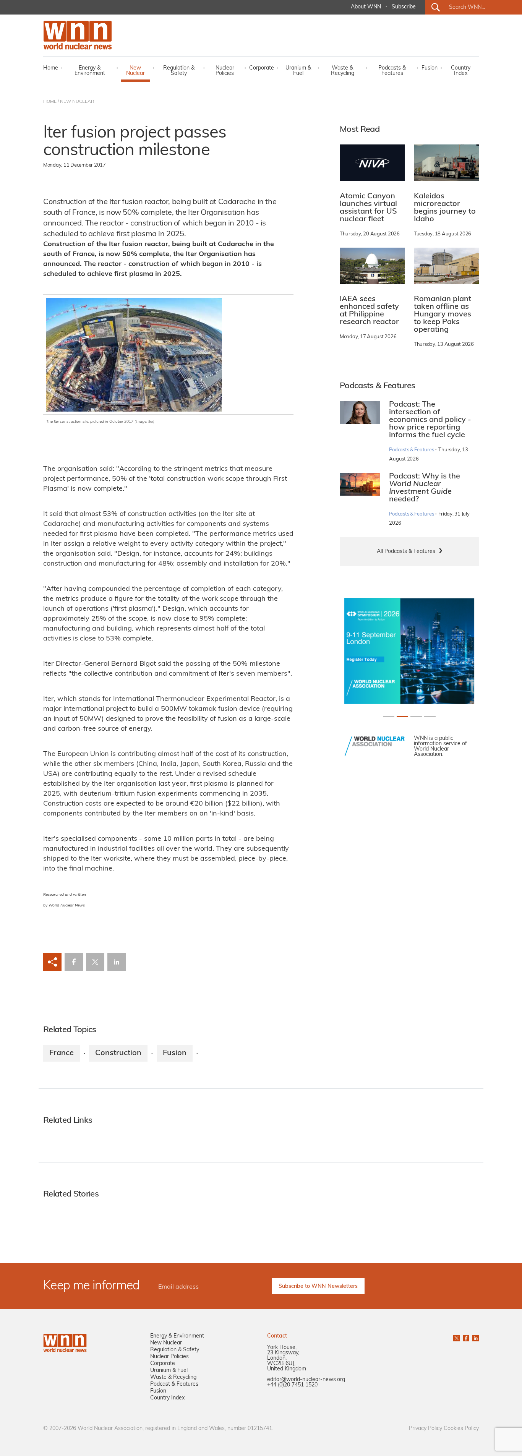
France (61, 1053)
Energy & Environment (90, 70)
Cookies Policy (461, 1429)
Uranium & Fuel (298, 70)
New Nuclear (135, 70)
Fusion (429, 68)
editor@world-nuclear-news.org (306, 1380)
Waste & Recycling (342, 70)
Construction (118, 1053)
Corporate (261, 68)
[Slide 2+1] (416, 716)
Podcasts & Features (392, 70)
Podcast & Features (174, 1384)
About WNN (366, 7)
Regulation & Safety (179, 70)
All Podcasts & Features (406, 552)
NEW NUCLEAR (77, 101)
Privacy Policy (425, 1429)
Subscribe (404, 7)
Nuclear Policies (225, 70)
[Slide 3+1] (430, 716)
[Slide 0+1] (388, 716)
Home (50, 68)
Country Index (460, 70)
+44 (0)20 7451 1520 (292, 1385)
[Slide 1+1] (402, 716)
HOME (50, 101)
